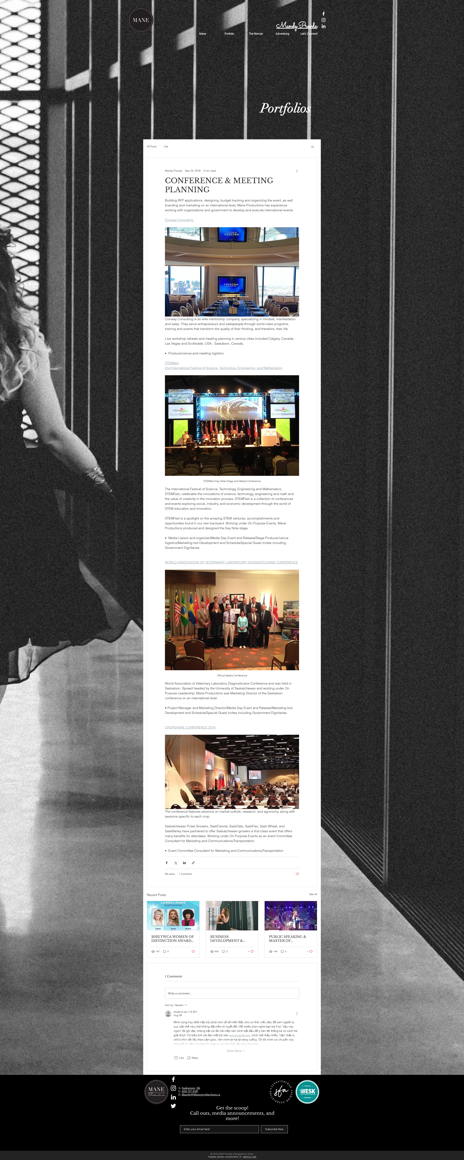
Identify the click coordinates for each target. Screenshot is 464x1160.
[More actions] (297, 171)
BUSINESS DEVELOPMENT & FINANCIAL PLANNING (230, 939)
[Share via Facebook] (166, 862)
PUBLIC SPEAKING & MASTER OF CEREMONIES (287, 939)
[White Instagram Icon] (323, 20)
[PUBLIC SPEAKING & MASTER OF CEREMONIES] (291, 915)
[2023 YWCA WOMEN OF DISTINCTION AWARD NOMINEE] (173, 915)
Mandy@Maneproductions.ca (201, 1094)
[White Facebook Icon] (323, 13)
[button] (312, 146)
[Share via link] (193, 862)
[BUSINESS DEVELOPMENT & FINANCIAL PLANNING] (232, 915)
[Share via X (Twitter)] (175, 862)
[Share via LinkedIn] (184, 862)
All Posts (152, 146)
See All (313, 894)
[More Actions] (297, 1013)
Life (166, 146)
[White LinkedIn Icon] (323, 26)
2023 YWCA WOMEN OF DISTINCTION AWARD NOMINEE (172, 939)
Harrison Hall (250, 1156)
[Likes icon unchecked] (176, 1058)
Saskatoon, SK (191, 1088)
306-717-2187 (190, 1091)
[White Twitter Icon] (173, 1105)
